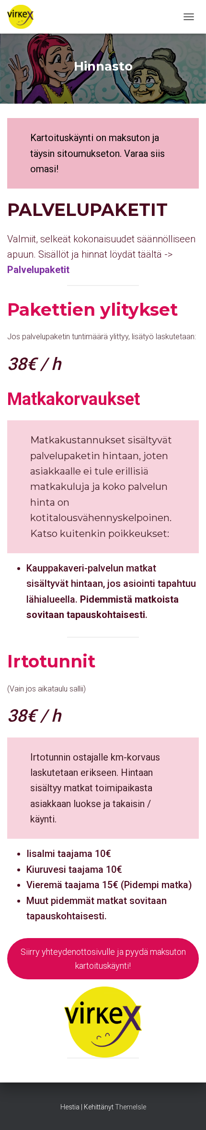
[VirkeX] (24, 17)
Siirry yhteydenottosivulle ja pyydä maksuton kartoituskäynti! (103, 959)
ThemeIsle (130, 1107)
